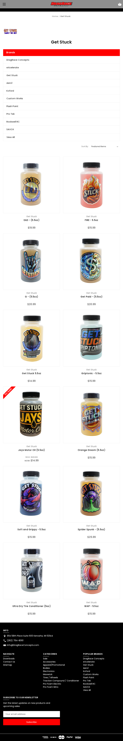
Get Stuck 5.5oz (31, 373)
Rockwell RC (13, 121)
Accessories (49, 661)
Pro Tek (10, 113)
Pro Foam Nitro (50, 686)
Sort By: (84, 146)
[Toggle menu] (4, 4)
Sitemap (7, 664)
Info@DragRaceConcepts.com (23, 645)
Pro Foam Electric (52, 683)
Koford (10, 90)
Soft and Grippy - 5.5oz (31, 529)
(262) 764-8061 (15, 640)
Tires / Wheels (50, 677)
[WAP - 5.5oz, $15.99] (91, 571)
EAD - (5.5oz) (31, 220)
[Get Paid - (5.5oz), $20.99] (91, 261)
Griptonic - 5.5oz (91, 373)
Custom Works (14, 98)
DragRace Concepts (17, 59)
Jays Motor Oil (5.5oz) (31, 450)
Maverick (47, 674)
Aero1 (9, 83)
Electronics (48, 671)
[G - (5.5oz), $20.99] (31, 261)
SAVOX (10, 129)
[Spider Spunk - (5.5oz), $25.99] (91, 494)
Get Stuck (12, 75)
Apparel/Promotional (54, 664)
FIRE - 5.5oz (91, 220)
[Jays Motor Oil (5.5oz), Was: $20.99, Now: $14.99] (31, 414)
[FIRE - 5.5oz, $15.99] (91, 185)
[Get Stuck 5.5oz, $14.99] (31, 338)
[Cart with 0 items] (120, 4)
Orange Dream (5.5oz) (91, 450)
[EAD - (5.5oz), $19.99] (31, 185)
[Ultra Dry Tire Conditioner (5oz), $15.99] (31, 571)
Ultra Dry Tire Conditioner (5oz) (31, 606)
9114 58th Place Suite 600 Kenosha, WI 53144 (30, 635)
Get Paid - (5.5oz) (92, 296)
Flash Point (12, 106)
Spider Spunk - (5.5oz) (91, 529)
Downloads (9, 658)
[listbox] (105, 146)
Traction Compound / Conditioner (61, 680)
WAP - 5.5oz (91, 606)
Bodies (46, 668)
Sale (45, 658)
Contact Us (9, 661)
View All (10, 137)
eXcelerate (12, 67)
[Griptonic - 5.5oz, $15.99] (91, 338)
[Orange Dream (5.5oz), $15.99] (91, 414)
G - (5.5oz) (31, 296)
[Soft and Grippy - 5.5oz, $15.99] (31, 494)
